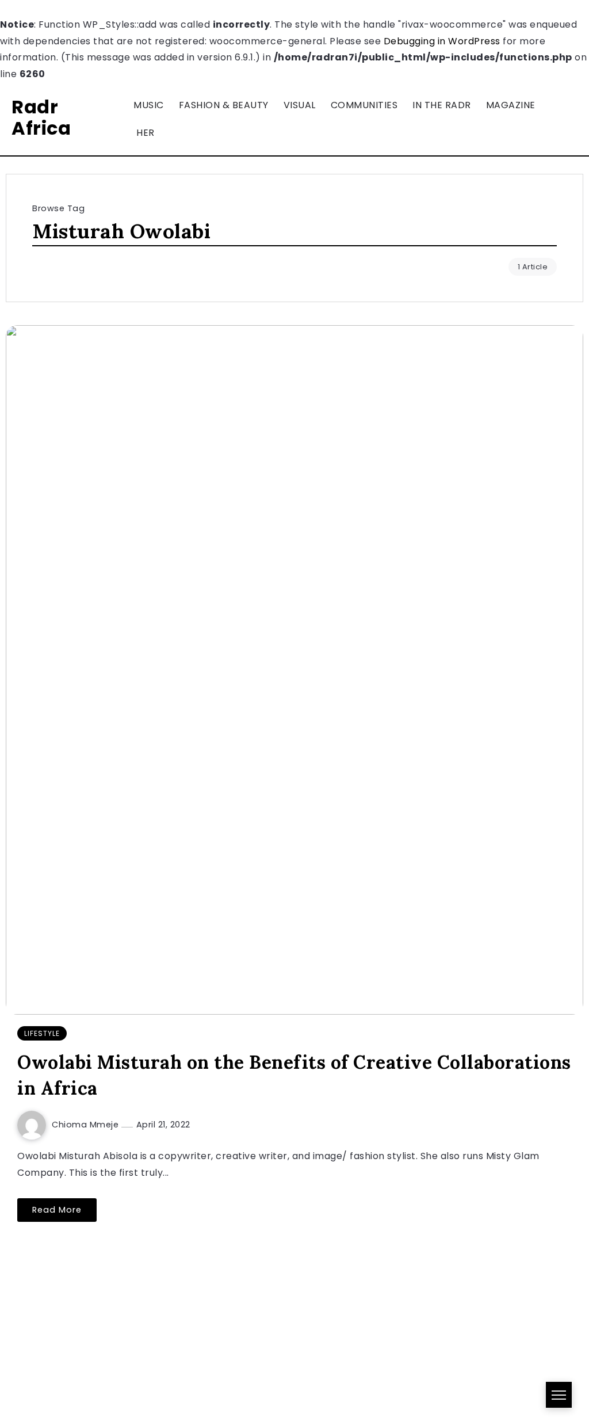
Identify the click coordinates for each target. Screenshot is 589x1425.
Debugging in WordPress (442, 41)
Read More (57, 1210)
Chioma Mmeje (86, 1124)
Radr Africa (41, 117)
